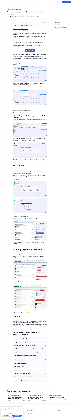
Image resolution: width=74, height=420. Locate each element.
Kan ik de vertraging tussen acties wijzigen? (23, 370)
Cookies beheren (29, 413)
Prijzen (59, 408)
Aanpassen (12, 417)
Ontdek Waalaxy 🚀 (30, 50)
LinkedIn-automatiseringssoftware (14, 6)
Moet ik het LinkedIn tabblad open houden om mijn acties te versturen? (28, 348)
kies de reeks (39, 175)
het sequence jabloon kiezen (21, 86)
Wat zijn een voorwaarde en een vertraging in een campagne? (26, 352)
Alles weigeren (6, 415)
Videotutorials (44, 408)
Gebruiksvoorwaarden (30, 410)
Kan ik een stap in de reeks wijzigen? (21, 363)
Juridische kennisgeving (31, 408)
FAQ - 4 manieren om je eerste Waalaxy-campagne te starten (61, 28)
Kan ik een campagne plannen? (20, 380)
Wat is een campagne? (58, 22)
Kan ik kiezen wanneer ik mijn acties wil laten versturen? (25, 376)
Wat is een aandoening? (19, 366)
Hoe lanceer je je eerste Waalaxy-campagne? (60, 24)
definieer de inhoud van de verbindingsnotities (33, 159)
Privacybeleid (11, 413)
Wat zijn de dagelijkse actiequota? (21, 342)
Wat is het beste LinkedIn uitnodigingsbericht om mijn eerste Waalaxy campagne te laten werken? (28, 359)
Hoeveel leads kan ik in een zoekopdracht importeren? (25, 345)
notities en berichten (42, 244)
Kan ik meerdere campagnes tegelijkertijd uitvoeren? (25, 355)
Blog (7, 6)
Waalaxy (36, 45)
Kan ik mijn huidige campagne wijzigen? (22, 373)
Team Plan (59, 410)
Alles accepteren (17, 415)
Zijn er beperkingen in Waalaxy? (20, 338)
